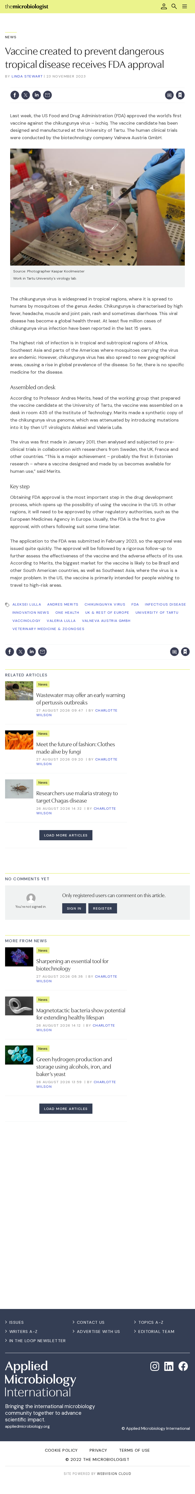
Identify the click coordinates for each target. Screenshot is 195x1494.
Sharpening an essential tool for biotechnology (72, 964)
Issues (16, 1322)
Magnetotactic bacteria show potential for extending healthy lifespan (80, 1013)
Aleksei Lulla (26, 604)
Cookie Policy (61, 1450)
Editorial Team (156, 1331)
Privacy (98, 1450)
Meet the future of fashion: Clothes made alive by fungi (75, 747)
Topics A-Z (151, 1322)
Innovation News (30, 612)
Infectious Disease (165, 604)
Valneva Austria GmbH (106, 620)
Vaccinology (26, 620)
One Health (67, 612)
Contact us (91, 1322)
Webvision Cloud (114, 1474)
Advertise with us (98, 1331)
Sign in (113, 84)
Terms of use (134, 1450)
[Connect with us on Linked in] (168, 1366)
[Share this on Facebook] (14, 95)
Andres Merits (62, 604)
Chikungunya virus (105, 604)
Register (102, 908)
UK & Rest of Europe (107, 612)
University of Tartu (157, 612)
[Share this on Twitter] (25, 95)
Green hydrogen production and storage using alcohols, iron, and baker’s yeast (74, 1066)
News (11, 37)
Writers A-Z (23, 1331)
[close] (184, 84)
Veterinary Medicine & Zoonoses (48, 628)
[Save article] (180, 95)
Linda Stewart (27, 76)
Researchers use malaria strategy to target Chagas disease (77, 796)
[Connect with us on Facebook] (183, 1366)
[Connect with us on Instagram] (154, 1366)
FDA (135, 604)
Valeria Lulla (61, 620)
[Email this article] (47, 95)
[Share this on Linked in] (36, 95)
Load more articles (66, 835)
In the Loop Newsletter (37, 1340)
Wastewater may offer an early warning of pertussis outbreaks (80, 698)
